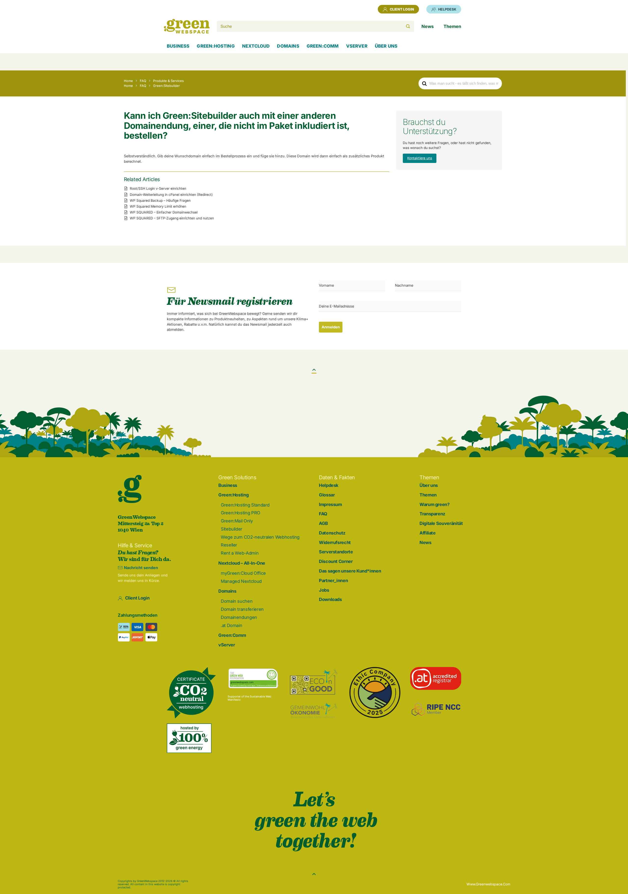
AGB (323, 523)
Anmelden (331, 327)
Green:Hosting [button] (216, 46)
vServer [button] (356, 46)
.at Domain (231, 625)
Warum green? (434, 504)
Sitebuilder (231, 529)
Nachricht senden (141, 567)
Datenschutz (332, 532)
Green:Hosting (233, 494)
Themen (428, 494)
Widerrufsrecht (335, 542)
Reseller (229, 544)
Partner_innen (333, 580)
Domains (227, 591)
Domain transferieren (242, 609)
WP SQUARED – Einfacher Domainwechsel (163, 212)
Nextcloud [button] (256, 46)
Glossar (327, 494)
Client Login (402, 9)
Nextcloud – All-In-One (241, 563)
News (425, 542)
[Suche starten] (408, 26)
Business (178, 46)
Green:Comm (232, 635)
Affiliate (427, 532)
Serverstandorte (336, 551)
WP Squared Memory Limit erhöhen (158, 206)
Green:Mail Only (237, 520)
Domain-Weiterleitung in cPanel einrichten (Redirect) (171, 195)
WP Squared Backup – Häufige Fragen (160, 200)
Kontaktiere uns (419, 158)
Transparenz (432, 513)
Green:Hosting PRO (240, 512)
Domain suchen (236, 601)
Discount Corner (336, 561)
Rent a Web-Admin (240, 553)
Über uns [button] (386, 46)
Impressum (330, 504)
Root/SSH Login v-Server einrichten (158, 188)
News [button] (427, 26)
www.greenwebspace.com (488, 884)
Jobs (324, 590)
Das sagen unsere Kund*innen (350, 571)
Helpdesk (447, 9)
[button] (314, 370)
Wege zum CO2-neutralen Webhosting (260, 537)
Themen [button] (452, 26)
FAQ (323, 513)
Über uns (428, 485)
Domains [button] (288, 46)
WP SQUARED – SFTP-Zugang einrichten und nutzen (172, 218)
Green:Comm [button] (323, 46)
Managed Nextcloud (241, 581)
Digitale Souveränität (441, 523)
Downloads (330, 599)
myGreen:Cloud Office (243, 573)
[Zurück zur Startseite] (186, 26)
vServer (226, 644)
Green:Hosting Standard (245, 504)
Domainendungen (239, 617)
